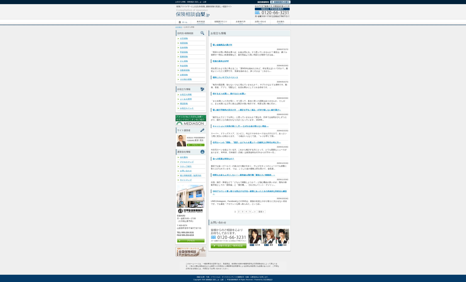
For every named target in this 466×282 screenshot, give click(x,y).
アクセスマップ (187, 162)
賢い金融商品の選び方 (222, 45)
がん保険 (184, 61)
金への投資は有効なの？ (223, 159)
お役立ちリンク (187, 108)
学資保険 (184, 52)
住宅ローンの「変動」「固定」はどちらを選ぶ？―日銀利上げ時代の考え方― (247, 142)
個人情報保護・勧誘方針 (190, 175)
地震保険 (184, 43)
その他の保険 (186, 79)
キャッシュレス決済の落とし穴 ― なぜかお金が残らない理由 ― (241, 126)
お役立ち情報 (186, 94)
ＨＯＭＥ (178, 27)
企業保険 (184, 75)
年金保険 (184, 66)
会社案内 (184, 157)
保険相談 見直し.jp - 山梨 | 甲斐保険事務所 (222, 280)
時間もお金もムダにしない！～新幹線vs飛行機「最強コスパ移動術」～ (244, 175)
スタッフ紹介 (186, 166)
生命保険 (184, 47)
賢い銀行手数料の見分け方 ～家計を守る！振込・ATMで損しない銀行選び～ (247, 110)
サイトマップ (186, 180)
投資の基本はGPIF (221, 61)
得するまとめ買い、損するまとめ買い (229, 94)
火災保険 (184, 38)
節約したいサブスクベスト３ (225, 77)
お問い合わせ (186, 171)
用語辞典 (184, 104)
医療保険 (184, 57)
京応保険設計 (268, 280)
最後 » (261, 212)
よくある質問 (186, 99)
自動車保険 (185, 70)
